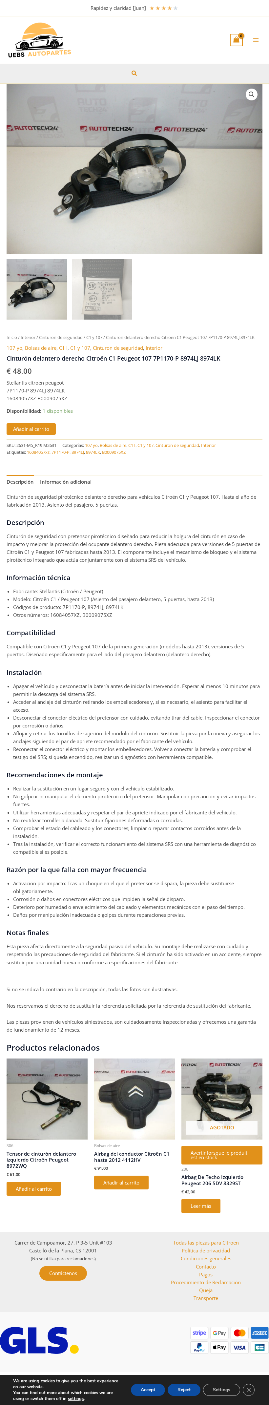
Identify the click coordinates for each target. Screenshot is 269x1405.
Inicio (12, 337)
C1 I (63, 348)
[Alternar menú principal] (255, 40)
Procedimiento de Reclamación (206, 1282)
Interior (28, 337)
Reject (184, 1390)
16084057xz (38, 452)
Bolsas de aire (40, 348)
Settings (221, 1390)
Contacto (206, 1266)
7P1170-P (61, 452)
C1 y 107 (94, 337)
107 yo (14, 348)
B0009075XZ (114, 452)
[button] (134, 73)
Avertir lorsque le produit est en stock (219, 1155)
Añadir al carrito (31, 429)
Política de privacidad (206, 1250)
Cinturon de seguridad (61, 337)
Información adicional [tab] (66, 481)
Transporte (206, 1298)
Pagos (206, 1274)
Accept (148, 1390)
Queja (206, 1290)
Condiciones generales (206, 1258)
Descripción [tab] (20, 481)
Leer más (201, 1206)
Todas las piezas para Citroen (206, 1242)
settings (76, 1399)
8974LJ (78, 452)
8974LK (93, 452)
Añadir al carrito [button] (34, 1188)
